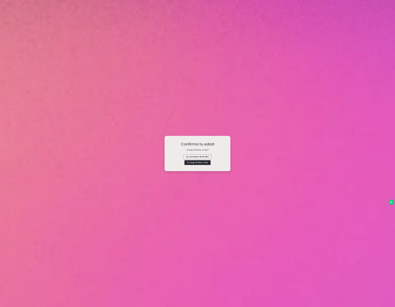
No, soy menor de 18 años (197, 157)
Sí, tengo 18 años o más (197, 162)
